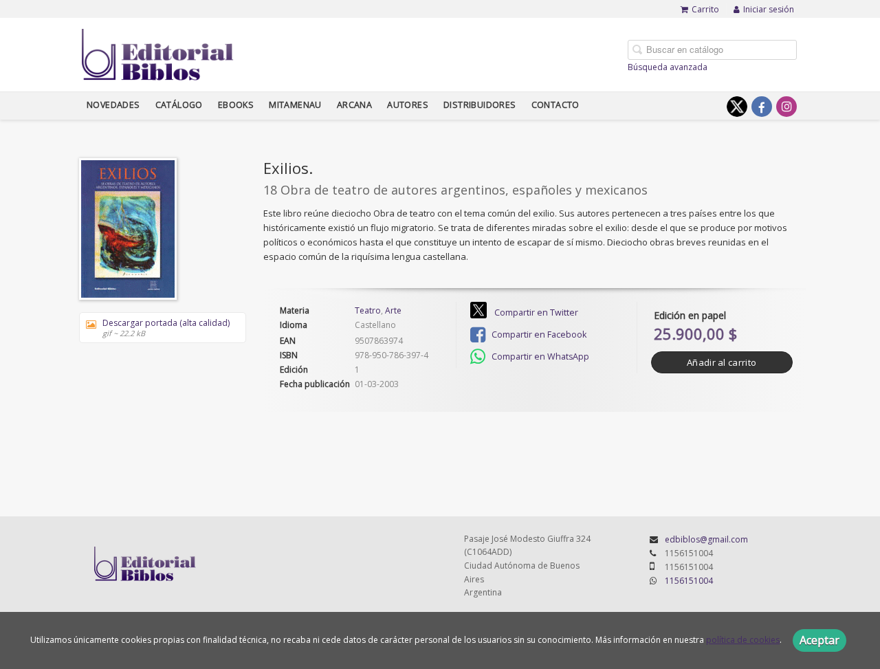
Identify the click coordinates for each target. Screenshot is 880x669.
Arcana (354, 105)
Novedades (113, 105)
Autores (407, 105)
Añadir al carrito (721, 362)
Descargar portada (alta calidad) (166, 327)
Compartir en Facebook (538, 334)
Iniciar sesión (768, 9)
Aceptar (819, 640)
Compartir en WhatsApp (539, 356)
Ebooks (236, 105)
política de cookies (743, 640)
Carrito (705, 9)
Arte (393, 310)
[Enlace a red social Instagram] (786, 106)
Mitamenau (295, 105)
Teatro (368, 310)
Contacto (555, 105)
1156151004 (689, 580)
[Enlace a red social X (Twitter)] (737, 106)
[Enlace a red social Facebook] (761, 106)
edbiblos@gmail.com (706, 539)
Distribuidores (479, 105)
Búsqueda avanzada (667, 67)
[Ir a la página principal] (158, 52)
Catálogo (179, 105)
